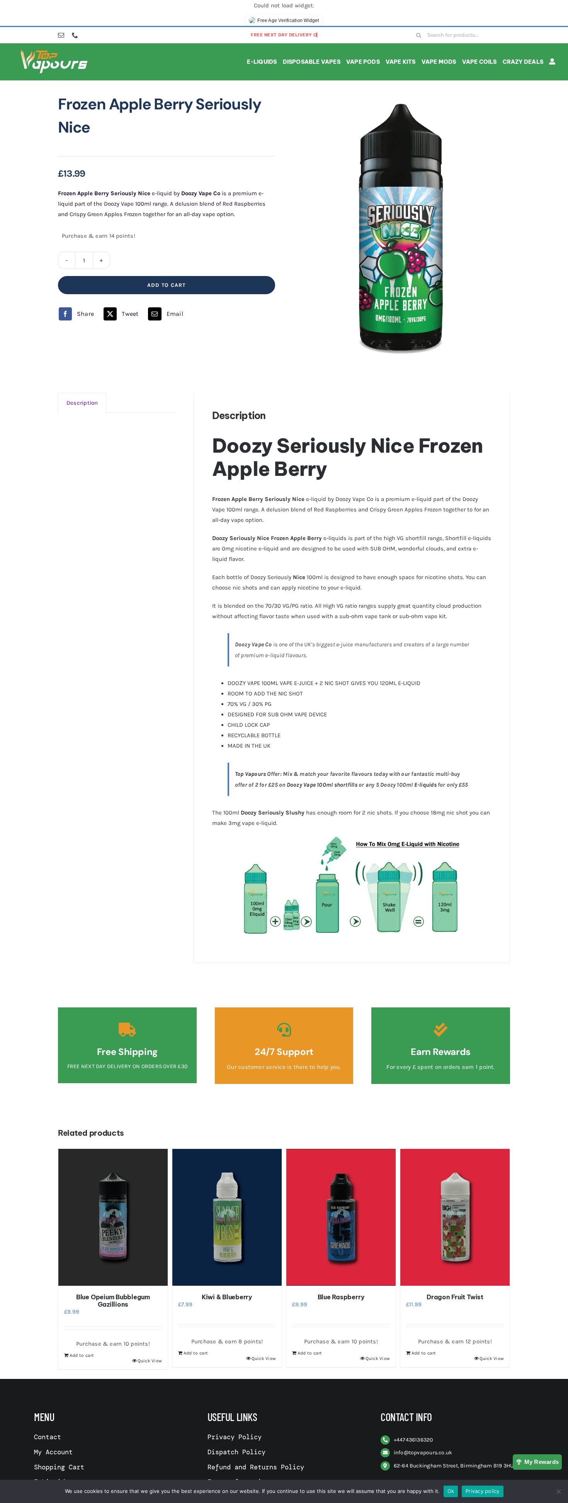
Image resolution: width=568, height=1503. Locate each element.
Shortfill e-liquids (468, 538)
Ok (450, 1491)
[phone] (75, 35)
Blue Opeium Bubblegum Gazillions (113, 1300)
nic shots (245, 587)
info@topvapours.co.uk (423, 1452)
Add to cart (166, 285)
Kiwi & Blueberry (227, 1297)
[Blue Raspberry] (341, 1217)
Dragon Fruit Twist (455, 1297)
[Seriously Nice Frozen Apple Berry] (401, 228)
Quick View (150, 1360)
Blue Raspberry (341, 1297)
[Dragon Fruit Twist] (455, 1217)
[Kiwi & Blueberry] (227, 1217)
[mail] (61, 35)
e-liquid (268, 548)
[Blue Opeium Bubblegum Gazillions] (113, 1217)
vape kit (435, 616)
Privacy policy (483, 1491)
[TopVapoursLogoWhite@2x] (54, 51)
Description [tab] (82, 402)
